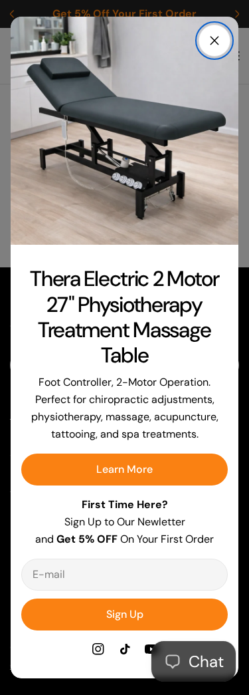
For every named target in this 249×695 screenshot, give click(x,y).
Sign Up (124, 614)
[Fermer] (214, 41)
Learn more (124, 469)
